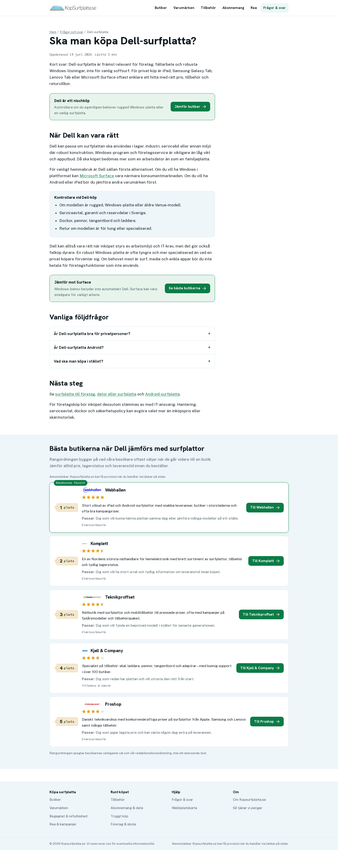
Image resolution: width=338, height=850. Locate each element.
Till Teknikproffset (258, 614)
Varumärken (183, 8)
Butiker (161, 8)
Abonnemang (233, 8)
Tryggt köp (119, 816)
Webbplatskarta (184, 808)
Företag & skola (123, 824)
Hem (52, 32)
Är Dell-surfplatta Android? (79, 347)
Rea (254, 8)
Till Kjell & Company (257, 668)
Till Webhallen (262, 507)
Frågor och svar (71, 32)
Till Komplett (263, 561)
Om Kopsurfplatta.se (249, 800)
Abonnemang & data (127, 808)
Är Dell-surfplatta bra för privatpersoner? (92, 333)
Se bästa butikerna (184, 288)
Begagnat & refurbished (68, 816)
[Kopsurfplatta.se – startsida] (73, 8)
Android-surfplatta (162, 394)
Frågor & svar (274, 8)
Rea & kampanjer (62, 824)
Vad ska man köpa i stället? (78, 361)
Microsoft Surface (97, 175)
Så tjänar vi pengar (247, 808)
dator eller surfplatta (116, 394)
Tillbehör (208, 8)
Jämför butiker (187, 106)
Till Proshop (264, 721)
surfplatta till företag (75, 394)
